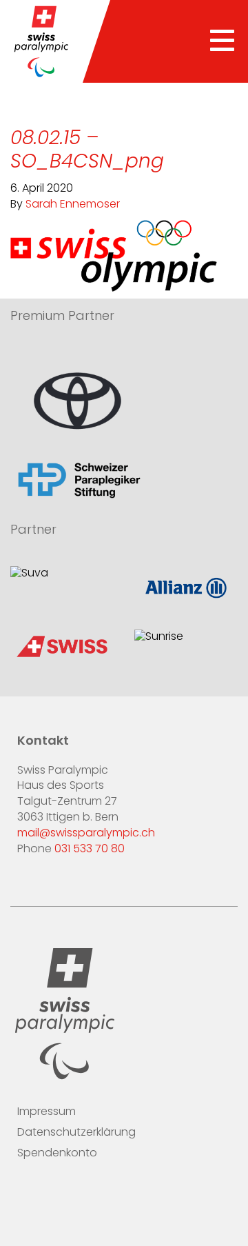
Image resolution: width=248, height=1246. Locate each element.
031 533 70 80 (89, 849)
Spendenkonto (57, 1153)
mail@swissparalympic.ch (86, 833)
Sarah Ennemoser (72, 204)
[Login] (109, 1195)
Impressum (46, 1112)
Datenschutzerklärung (76, 1132)
